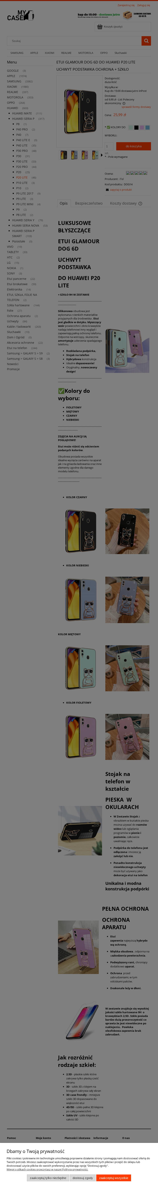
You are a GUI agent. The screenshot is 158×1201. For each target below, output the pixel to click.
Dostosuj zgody (83, 1178)
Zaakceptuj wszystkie (113, 1178)
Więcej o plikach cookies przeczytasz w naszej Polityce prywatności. (47, 1169)
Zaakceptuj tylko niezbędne (48, 1178)
